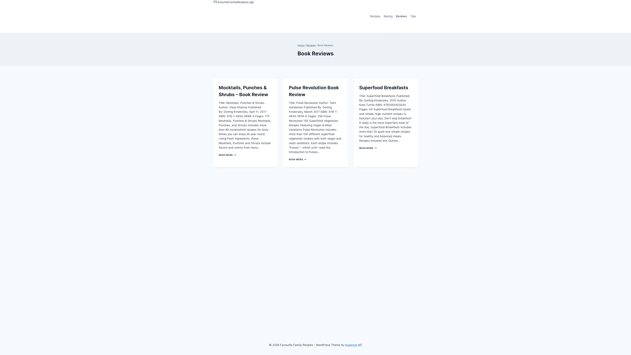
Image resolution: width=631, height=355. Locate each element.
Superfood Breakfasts (383, 87)
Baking (388, 16)
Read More (227, 155)
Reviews (401, 16)
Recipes (375, 16)
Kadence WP (353, 345)
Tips (413, 16)
